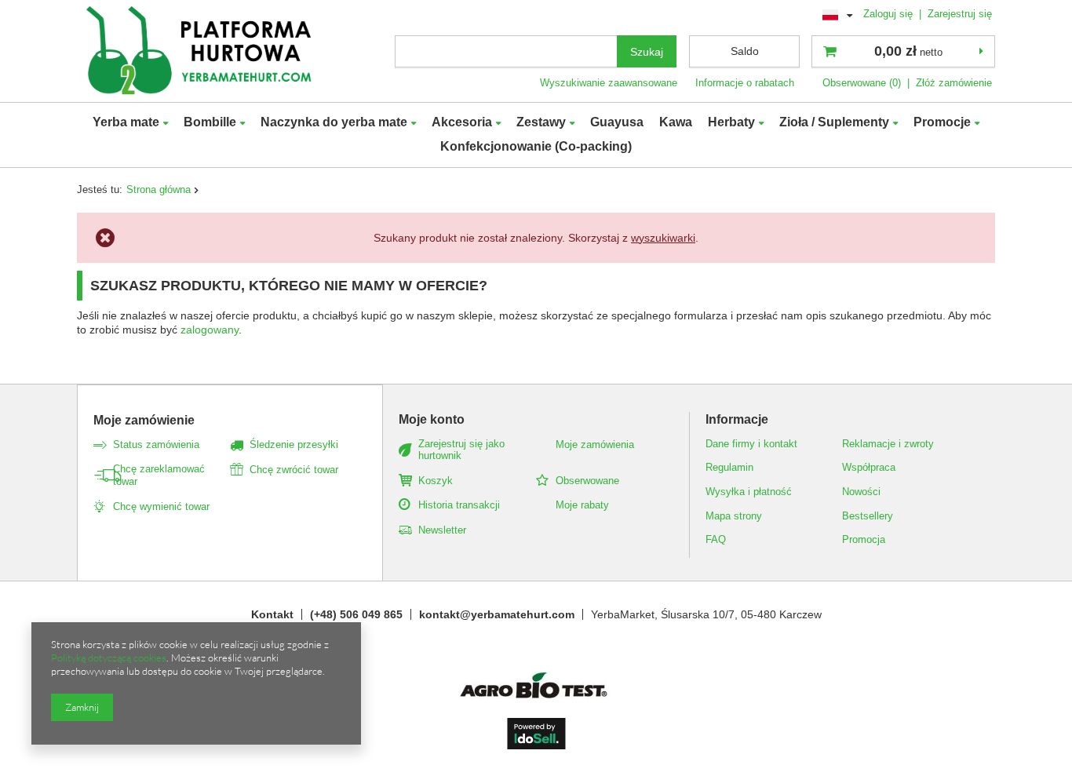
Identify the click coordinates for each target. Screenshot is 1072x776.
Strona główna (158, 189)
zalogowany (209, 329)
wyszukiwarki (663, 237)
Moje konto (432, 419)
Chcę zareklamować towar (159, 475)
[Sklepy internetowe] (536, 745)
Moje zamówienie (144, 420)
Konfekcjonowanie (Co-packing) (536, 146)
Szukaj (646, 52)
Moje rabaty (582, 505)
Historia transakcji (459, 505)
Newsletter (442, 530)
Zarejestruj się (960, 14)
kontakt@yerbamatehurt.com (496, 614)
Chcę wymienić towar (161, 506)
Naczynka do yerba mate (334, 122)
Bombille (210, 122)
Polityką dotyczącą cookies (108, 657)
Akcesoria (462, 122)
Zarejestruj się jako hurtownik (461, 450)
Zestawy (541, 122)
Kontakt (272, 614)
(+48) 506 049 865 (356, 614)
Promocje (942, 122)
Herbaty (731, 122)
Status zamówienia (156, 444)
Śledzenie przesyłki (294, 444)
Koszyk (435, 480)
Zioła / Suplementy (834, 122)
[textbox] (506, 51)
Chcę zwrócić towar (294, 469)
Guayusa (617, 122)
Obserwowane (587, 480)
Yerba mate (126, 122)
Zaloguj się (889, 14)
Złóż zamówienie (954, 83)
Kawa (675, 122)
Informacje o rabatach (744, 83)
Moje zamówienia (595, 444)
